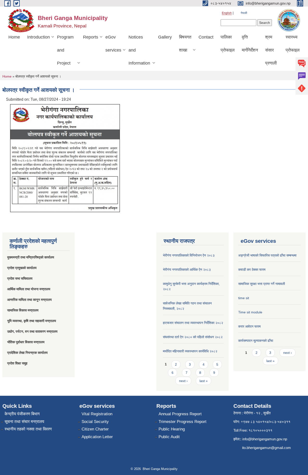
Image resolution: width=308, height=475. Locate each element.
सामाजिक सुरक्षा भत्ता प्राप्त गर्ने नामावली (261, 284)
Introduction (38, 37)
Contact (206, 37)
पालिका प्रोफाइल (228, 44)
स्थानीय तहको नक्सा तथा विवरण (28, 429)
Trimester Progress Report (182, 421)
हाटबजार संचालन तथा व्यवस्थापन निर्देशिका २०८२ (193, 323)
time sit (243, 298)
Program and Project (65, 50)
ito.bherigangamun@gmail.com (266, 448)
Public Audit (169, 437)
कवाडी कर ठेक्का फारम (251, 269)
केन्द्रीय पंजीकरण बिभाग (22, 414)
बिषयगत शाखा (185, 44)
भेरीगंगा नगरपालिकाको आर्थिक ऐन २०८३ (187, 269)
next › (183, 381)
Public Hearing (172, 429)
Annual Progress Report (180, 414)
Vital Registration (97, 414)
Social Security (95, 421)
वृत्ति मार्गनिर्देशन (250, 44)
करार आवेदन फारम (249, 326)
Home (14, 37)
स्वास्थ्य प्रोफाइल (293, 44)
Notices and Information (139, 50)
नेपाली (244, 13)
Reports (90, 37)
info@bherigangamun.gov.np (264, 439)
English (227, 13)
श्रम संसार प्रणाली (271, 50)
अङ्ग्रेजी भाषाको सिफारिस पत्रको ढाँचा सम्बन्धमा (267, 255)
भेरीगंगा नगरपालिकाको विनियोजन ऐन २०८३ (189, 255)
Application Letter (97, 437)
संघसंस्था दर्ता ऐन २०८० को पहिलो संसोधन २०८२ (193, 337)
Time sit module (250, 312)
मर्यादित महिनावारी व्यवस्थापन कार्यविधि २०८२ (190, 351)
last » (203, 381)
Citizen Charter (95, 429)
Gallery (165, 37)
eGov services (113, 44)
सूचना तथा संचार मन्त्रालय (24, 421)
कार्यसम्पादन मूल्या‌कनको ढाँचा (255, 341)
